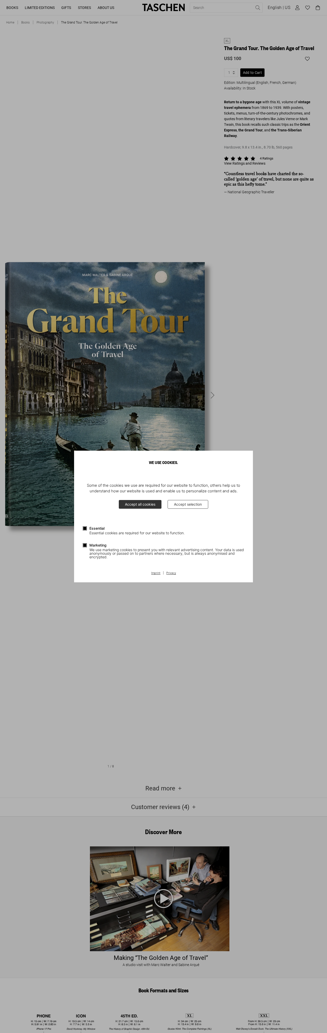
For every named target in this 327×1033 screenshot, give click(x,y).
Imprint (155, 573)
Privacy (171, 573)
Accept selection (188, 504)
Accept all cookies (140, 504)
